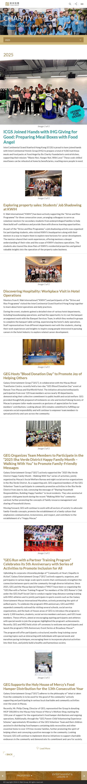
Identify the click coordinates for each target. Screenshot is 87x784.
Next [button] (84, 775)
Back (9, 754)
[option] (25, 775)
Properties (24, 775)
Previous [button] (3, 775)
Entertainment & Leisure (62, 775)
